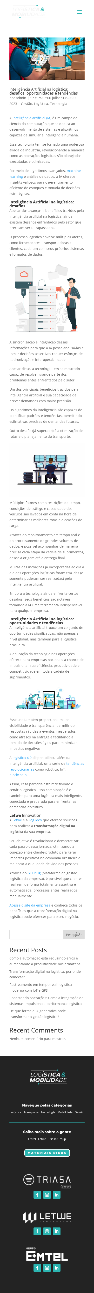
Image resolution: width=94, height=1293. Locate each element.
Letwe (17, 820)
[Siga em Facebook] (37, 1195)
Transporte (31, 1112)
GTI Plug (34, 873)
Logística (41, 103)
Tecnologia (58, 103)
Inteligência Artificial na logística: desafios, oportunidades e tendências (43, 91)
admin (21, 98)
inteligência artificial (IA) (32, 118)
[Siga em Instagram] (47, 1195)
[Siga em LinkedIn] (56, 1195)
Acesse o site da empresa (29, 905)
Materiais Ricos (47, 1153)
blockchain (18, 775)
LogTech (35, 820)
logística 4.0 (22, 757)
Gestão (26, 103)
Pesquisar (74, 934)
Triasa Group (57, 1139)
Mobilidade (65, 1112)
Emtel (32, 1139)
